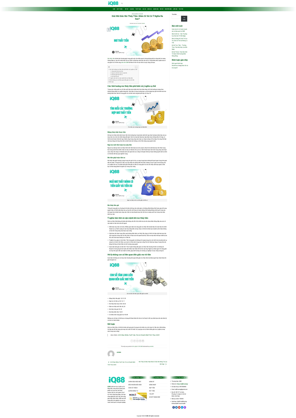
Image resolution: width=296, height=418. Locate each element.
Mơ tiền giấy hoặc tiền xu (117, 74)
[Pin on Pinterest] (140, 341)
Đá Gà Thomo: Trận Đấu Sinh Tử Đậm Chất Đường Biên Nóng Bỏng (179, 54)
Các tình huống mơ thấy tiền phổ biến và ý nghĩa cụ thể (123, 69)
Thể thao (138, 9)
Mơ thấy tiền (111, 58)
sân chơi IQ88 (125, 62)
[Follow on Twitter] (176, 407)
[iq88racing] (113, 3)
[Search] (122, 3)
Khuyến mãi (168, 9)
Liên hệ (175, 9)
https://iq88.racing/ (182, 384)
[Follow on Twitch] (185, 407)
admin (143, 23)
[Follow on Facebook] (173, 407)
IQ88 (114, 9)
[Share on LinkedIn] (143, 341)
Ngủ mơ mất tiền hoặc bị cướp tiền (119, 73)
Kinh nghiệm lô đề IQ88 (137, 13)
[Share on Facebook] (132, 341)
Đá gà (144, 9)
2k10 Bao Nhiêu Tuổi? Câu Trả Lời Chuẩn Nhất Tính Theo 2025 (138, 335)
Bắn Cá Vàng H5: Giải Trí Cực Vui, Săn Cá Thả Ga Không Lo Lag (179, 40)
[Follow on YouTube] (179, 407)
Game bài (156, 9)
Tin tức (181, 9)
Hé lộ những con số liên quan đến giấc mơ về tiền (121, 80)
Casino (132, 9)
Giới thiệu (120, 9)
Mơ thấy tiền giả (115, 76)
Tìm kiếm (174, 14)
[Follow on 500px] (182, 407)
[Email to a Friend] (137, 341)
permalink (151, 346)
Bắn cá (149, 9)
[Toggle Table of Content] (135, 67)
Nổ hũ (161, 9)
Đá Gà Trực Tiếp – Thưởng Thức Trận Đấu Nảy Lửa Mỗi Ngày (179, 47)
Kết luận (111, 82)
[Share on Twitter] (134, 341)
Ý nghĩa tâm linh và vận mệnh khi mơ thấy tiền (121, 78)
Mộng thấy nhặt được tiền (117, 71)
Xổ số (126, 9)
